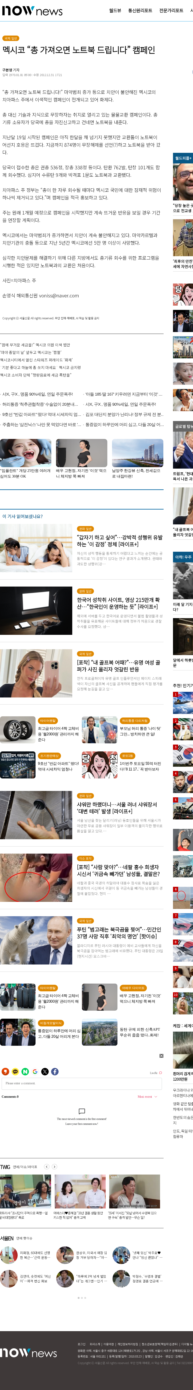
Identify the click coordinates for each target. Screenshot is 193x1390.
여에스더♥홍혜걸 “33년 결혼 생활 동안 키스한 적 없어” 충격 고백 (35, 1281)
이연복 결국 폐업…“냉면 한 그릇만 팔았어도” (91, 1257)
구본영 (7, 69)
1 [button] (79, 1298)
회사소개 (95, 1344)
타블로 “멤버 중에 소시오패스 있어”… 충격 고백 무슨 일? (141, 1215)
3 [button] (85, 1298)
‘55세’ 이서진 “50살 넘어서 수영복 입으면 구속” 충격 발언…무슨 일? (32, 1215)
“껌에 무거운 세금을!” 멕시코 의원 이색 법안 (35, 345)
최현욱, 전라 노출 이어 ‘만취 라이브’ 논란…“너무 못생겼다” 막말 (87, 1215)
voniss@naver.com (59, 295)
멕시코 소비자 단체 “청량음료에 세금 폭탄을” (36, 375)
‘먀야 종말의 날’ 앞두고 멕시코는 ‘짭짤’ (30, 352)
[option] (33, 1198)
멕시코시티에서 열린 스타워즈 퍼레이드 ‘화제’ (36, 360)
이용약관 (109, 1344)
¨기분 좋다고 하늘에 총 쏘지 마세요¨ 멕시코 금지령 (40, 367)
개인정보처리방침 (127, 1344)
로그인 (81, 1344)
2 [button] (82, 1298)
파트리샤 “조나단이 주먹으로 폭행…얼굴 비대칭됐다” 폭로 (35, 1257)
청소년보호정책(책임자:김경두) (160, 1344)
